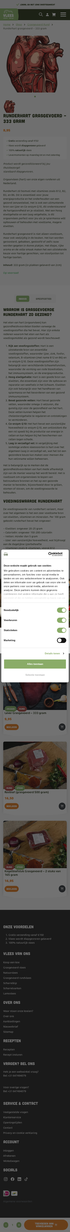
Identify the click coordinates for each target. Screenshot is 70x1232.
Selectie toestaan (35, 674)
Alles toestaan (35, 664)
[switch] (61, 620)
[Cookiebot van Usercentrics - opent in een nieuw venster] (52, 554)
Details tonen (52, 653)
